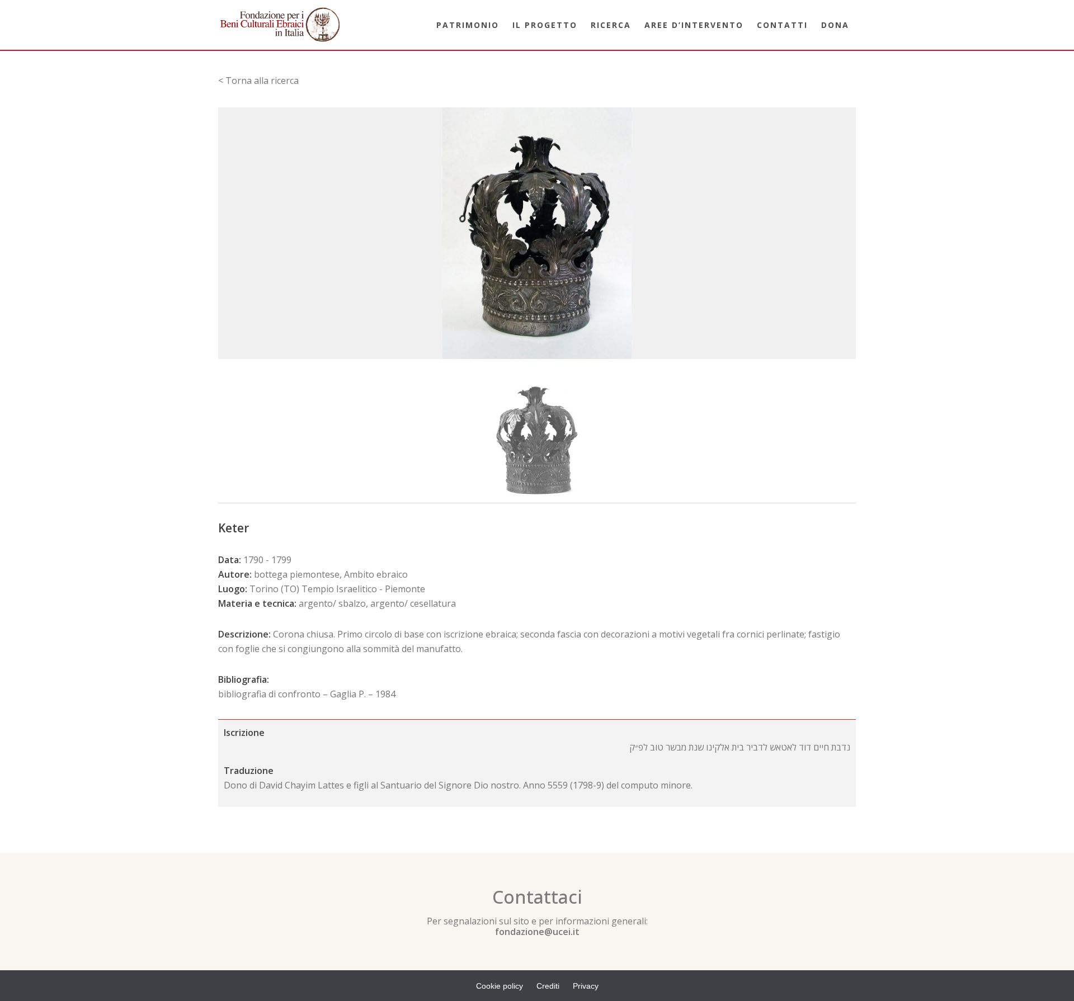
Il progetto (544, 25)
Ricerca (611, 25)
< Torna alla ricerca (258, 80)
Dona (835, 25)
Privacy (586, 985)
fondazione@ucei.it (537, 932)
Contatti (782, 25)
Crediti (547, 985)
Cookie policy (499, 985)
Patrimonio (467, 25)
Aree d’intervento (693, 25)
